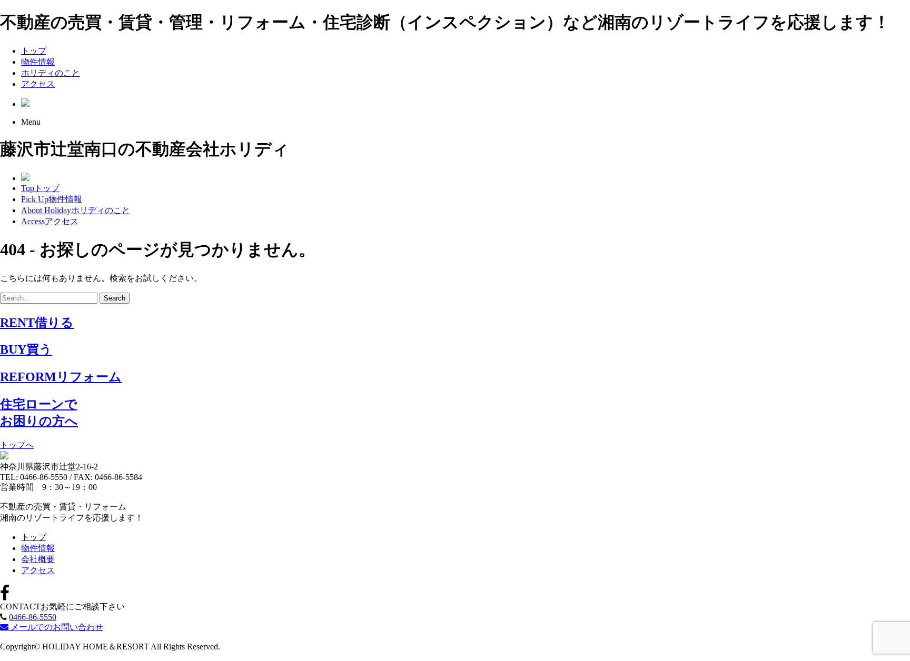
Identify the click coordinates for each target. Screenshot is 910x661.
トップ (33, 50)
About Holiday (75, 210)
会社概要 (38, 559)
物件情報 (38, 61)
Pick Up (51, 199)
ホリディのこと (50, 72)
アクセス (38, 83)
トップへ (17, 444)
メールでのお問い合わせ (55, 627)
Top (40, 188)
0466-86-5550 (32, 617)
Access (49, 221)
